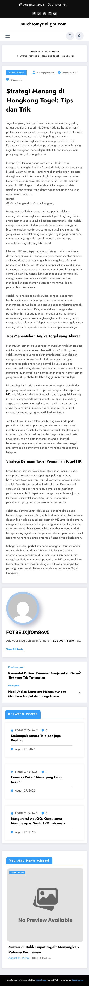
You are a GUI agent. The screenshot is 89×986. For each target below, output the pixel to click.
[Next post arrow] (80, 693)
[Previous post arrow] (80, 672)
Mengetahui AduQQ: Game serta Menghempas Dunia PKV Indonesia (38, 821)
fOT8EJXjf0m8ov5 (45, 72)
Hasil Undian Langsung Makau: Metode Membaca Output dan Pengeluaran (37, 694)
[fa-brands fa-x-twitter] (39, 13)
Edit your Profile (63, 640)
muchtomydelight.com (43, 24)
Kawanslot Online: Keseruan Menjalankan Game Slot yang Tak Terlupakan (43, 675)
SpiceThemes (77, 979)
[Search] (70, 36)
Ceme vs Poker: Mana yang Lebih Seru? (36, 779)
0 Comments (16, 79)
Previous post (16, 667)
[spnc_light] (79, 36)
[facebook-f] (34, 13)
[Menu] (7, 35)
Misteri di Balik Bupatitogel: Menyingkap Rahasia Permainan (42, 950)
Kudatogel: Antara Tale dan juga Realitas (36, 738)
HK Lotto (11, 394)
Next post (13, 685)
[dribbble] (44, 13)
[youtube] (55, 13)
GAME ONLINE (16, 72)
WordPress (41, 979)
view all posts (14, 649)
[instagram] (50, 13)
